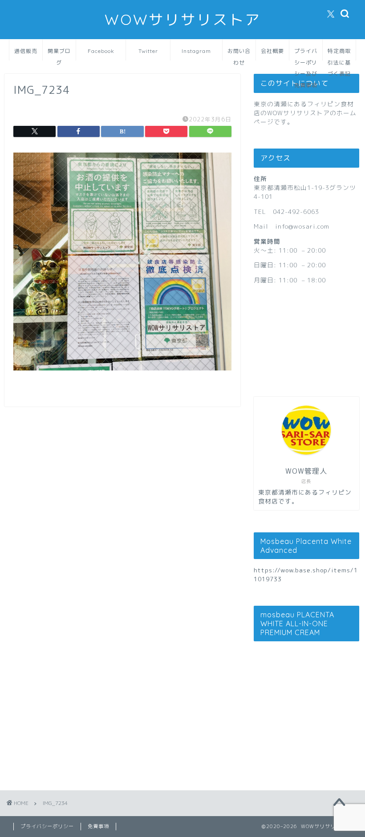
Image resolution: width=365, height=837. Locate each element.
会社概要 (272, 51)
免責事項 (98, 826)
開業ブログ (59, 54)
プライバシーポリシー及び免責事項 (305, 54)
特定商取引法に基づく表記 (339, 54)
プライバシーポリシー (47, 826)
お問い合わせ (239, 54)
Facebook (101, 51)
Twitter (148, 51)
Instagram (196, 51)
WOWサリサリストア (183, 19)
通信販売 (25, 51)
